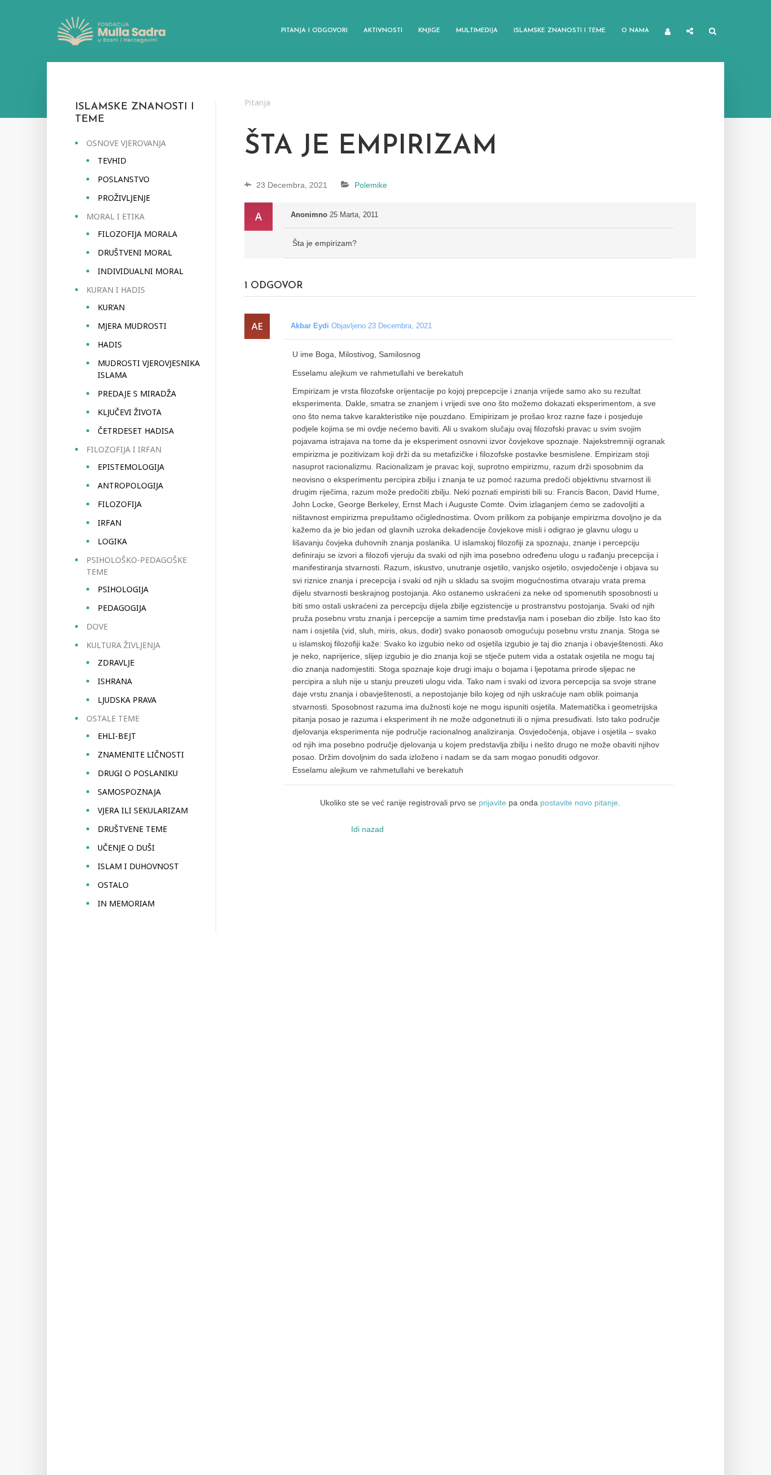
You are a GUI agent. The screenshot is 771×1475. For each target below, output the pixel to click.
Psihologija (123, 589)
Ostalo (113, 884)
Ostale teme (112, 718)
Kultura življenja (123, 645)
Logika (112, 541)
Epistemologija (131, 466)
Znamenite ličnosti (141, 754)
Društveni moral (135, 252)
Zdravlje (116, 662)
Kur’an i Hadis (115, 289)
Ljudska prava (127, 699)
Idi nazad (367, 829)
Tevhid (112, 160)
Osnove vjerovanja (126, 143)
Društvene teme (132, 829)
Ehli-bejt (117, 735)
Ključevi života (129, 412)
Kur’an (111, 307)
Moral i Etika (115, 216)
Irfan (109, 522)
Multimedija (477, 31)
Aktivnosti (382, 31)
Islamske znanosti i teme (560, 31)
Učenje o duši (126, 847)
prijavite (492, 802)
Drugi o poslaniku (138, 773)
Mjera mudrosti (132, 325)
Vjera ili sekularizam (143, 810)
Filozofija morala (137, 233)
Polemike (370, 185)
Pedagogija (122, 607)
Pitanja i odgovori (314, 31)
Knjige (429, 31)
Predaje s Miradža (137, 393)
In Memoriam (126, 903)
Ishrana (115, 681)
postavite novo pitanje (579, 802)
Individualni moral (140, 271)
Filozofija (120, 504)
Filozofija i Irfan (123, 449)
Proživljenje (124, 197)
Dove (97, 626)
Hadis (110, 344)
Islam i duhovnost (138, 866)
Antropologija (130, 485)
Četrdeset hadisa (136, 430)
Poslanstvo (124, 179)
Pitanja (257, 102)
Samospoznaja (129, 791)
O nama (635, 31)
